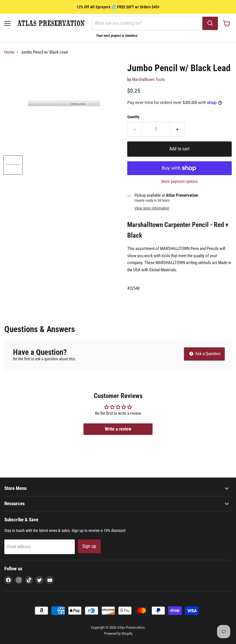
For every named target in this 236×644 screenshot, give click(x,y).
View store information (151, 208)
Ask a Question (207, 353)
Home (9, 52)
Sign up (89, 546)
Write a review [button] (118, 429)
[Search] (210, 23)
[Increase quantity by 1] (177, 129)
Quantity (133, 117)
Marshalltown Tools (148, 79)
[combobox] (147, 23)
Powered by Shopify (118, 633)
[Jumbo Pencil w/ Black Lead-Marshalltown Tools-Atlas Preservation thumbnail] (13, 165)
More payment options (179, 181)
